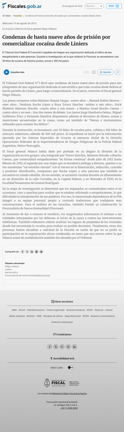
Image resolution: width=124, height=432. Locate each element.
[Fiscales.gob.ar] (22, 6)
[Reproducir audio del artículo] (6, 72)
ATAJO (22, 310)
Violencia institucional (62, 322)
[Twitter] (56, 346)
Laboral (109, 310)
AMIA (14, 310)
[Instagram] (68, 346)
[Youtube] (62, 346)
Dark (70, 368)
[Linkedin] (74, 346)
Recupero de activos (53, 316)
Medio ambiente (17, 316)
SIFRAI (86, 316)
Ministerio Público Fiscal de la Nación (69, 393)
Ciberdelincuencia (35, 310)
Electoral (99, 310)
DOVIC (90, 310)
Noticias (31, 316)
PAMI (39, 316)
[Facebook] (49, 346)
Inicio (7, 16)
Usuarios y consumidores (103, 316)
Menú (111, 6)
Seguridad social (73, 316)
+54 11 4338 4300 (69, 408)
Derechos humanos (75, 310)
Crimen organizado (55, 310)
